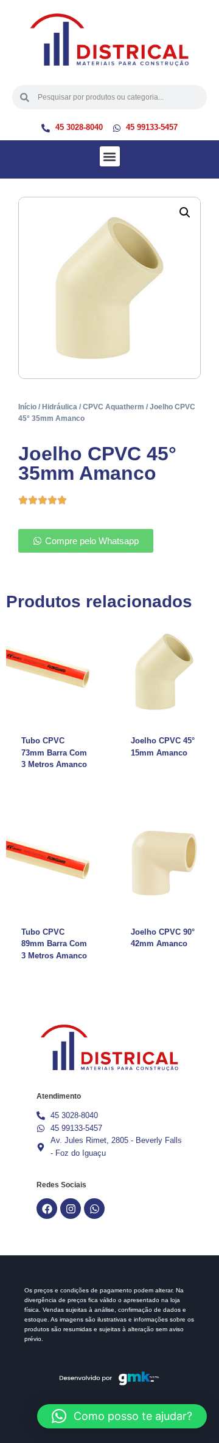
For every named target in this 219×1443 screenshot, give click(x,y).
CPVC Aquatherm (113, 407)
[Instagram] (70, 1208)
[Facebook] (46, 1208)
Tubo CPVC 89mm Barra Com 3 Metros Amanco (54, 943)
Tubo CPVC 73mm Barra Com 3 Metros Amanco (54, 752)
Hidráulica (59, 407)
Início (27, 407)
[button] (110, 156)
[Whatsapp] (94, 1208)
